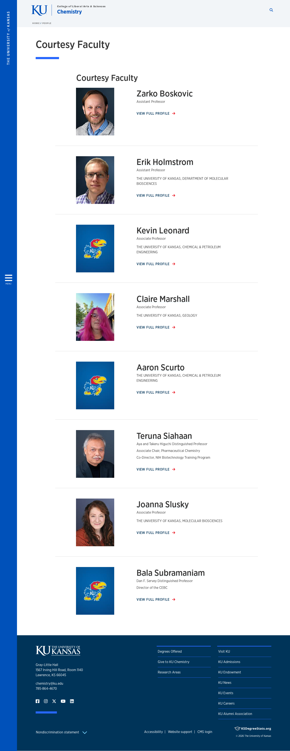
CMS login (204, 732)
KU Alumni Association (235, 714)
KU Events (225, 693)
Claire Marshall (163, 298)
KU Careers (226, 703)
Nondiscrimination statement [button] (58, 732)
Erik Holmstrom (165, 161)
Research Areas (169, 672)
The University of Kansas (258, 736)
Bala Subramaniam (171, 572)
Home (36, 23)
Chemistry (69, 11)
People (46, 23)
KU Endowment (229, 672)
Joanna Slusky (163, 504)
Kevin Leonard (163, 230)
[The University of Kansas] (58, 654)
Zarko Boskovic (165, 93)
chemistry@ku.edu (49, 683)
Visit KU (224, 651)
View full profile (153, 113)
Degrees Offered (170, 651)
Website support (180, 732)
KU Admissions (229, 662)
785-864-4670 (46, 688)
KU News (224, 682)
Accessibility (153, 732)
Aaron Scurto (161, 367)
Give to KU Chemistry (173, 662)
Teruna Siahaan (164, 435)
